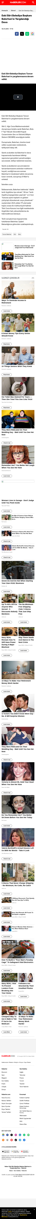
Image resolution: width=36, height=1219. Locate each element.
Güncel (13, 10)
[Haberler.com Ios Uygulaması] (6, 1151)
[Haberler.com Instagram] (15, 1135)
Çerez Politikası (24, 1103)
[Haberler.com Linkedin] (20, 1135)
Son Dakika (5, 1081)
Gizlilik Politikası (24, 1100)
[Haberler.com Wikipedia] (7, 1140)
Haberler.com (6, 1094)
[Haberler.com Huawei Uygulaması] (25, 1151)
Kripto (3, 1084)
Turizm (22, 1081)
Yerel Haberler (24, 1086)
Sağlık (21, 1072)
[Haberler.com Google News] (3, 1135)
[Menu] (3, 2)
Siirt (15, 234)
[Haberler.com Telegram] (20, 1140)
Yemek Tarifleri (6, 1112)
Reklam (11, 1062)
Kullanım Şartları (25, 1097)
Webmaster (23, 1115)
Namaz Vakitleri (6, 1100)
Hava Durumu (6, 1097)
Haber (11, 1170)
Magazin (4, 1078)
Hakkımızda (5, 1062)
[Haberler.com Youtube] (11, 1140)
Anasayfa (5, 10)
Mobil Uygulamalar (25, 1118)
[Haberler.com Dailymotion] (24, 1140)
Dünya (4, 1089)
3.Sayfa (4, 1086)
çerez (10, 1211)
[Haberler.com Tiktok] (15, 1140)
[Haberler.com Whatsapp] (24, 1135)
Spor (3, 1075)
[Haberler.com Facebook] (7, 1135)
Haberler (4, 1069)
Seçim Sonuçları (7, 1103)
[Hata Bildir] (18, 1174)
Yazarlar (22, 1084)
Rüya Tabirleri (6, 1109)
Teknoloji (22, 1075)
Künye (21, 1062)
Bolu (19, 234)
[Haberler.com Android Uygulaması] (15, 1151)
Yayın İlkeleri (27, 1062)
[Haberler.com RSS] (3, 1140)
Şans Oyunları (6, 1106)
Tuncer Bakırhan (6, 234)
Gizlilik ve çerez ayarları (8, 1174)
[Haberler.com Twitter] (11, 1135)
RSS (21, 1121)
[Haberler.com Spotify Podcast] (28, 1135)
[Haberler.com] (8, 1056)
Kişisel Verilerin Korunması (24, 1107)
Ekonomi (4, 1072)
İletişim (16, 1062)
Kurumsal (23, 1094)
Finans (22, 1078)
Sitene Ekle (23, 1124)
